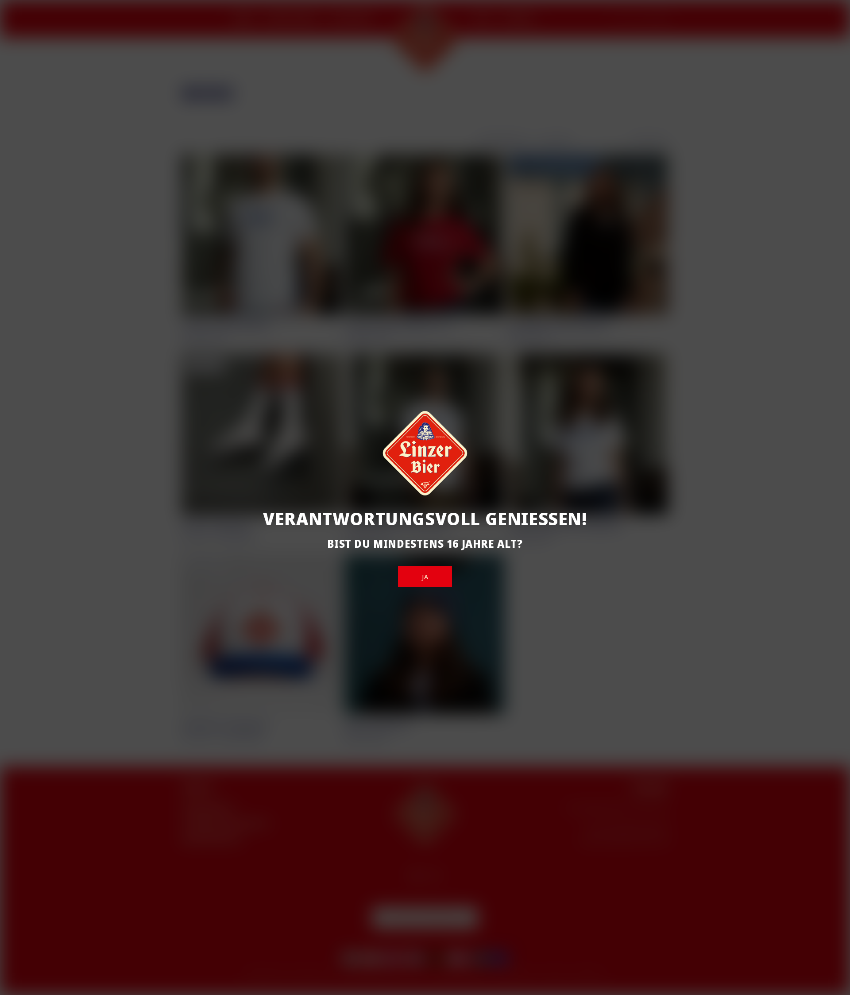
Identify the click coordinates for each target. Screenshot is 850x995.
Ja (425, 576)
